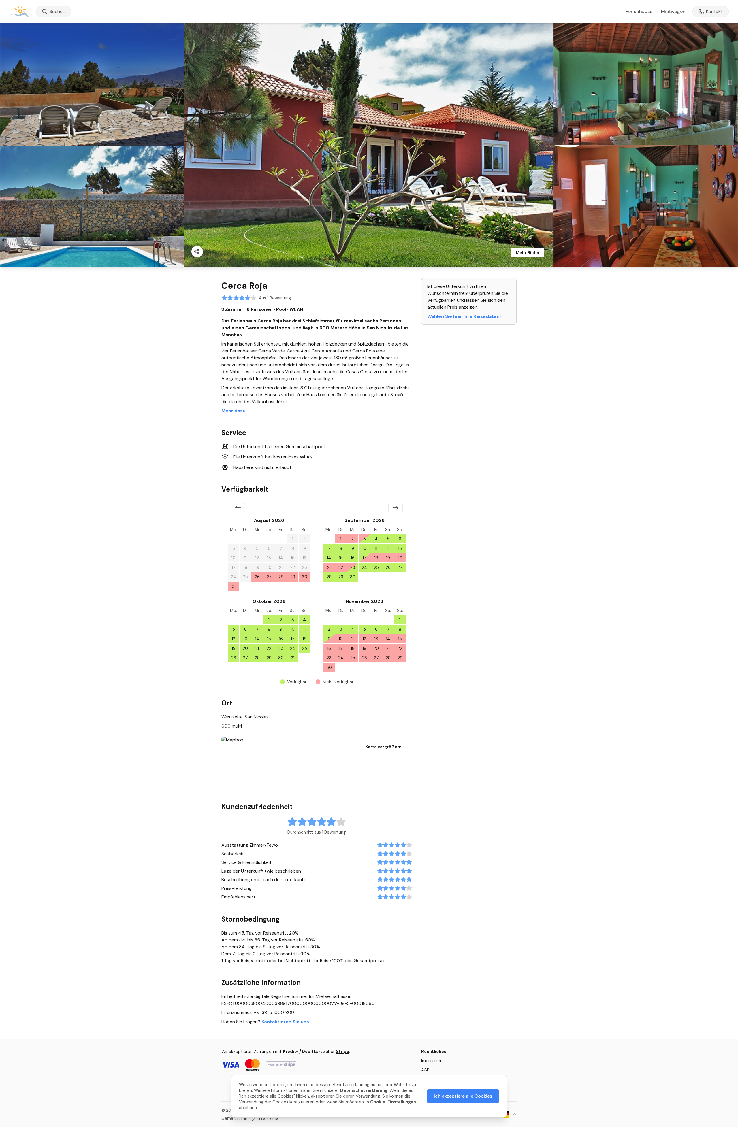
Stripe (342, 1051)
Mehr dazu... (235, 411)
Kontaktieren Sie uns (285, 1022)
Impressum (432, 1061)
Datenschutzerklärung (363, 1090)
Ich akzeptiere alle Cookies (463, 1096)
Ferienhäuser (640, 11)
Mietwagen (673, 11)
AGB (425, 1070)
